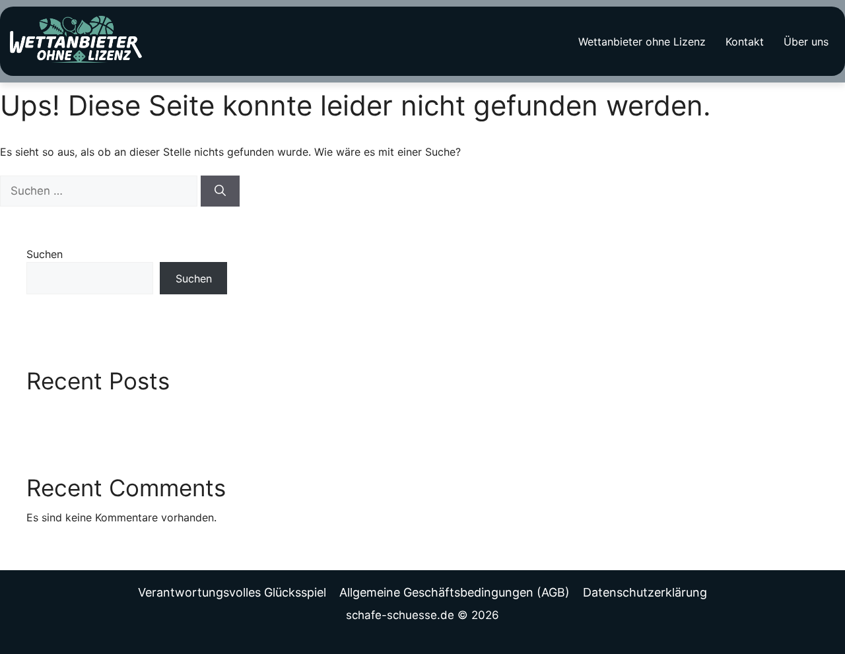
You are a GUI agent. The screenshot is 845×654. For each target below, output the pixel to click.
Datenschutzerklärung (645, 592)
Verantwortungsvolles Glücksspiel (232, 592)
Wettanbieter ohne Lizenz (642, 41)
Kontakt (745, 41)
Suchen (44, 254)
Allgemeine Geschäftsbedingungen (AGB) (454, 592)
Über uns (806, 41)
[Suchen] (220, 191)
